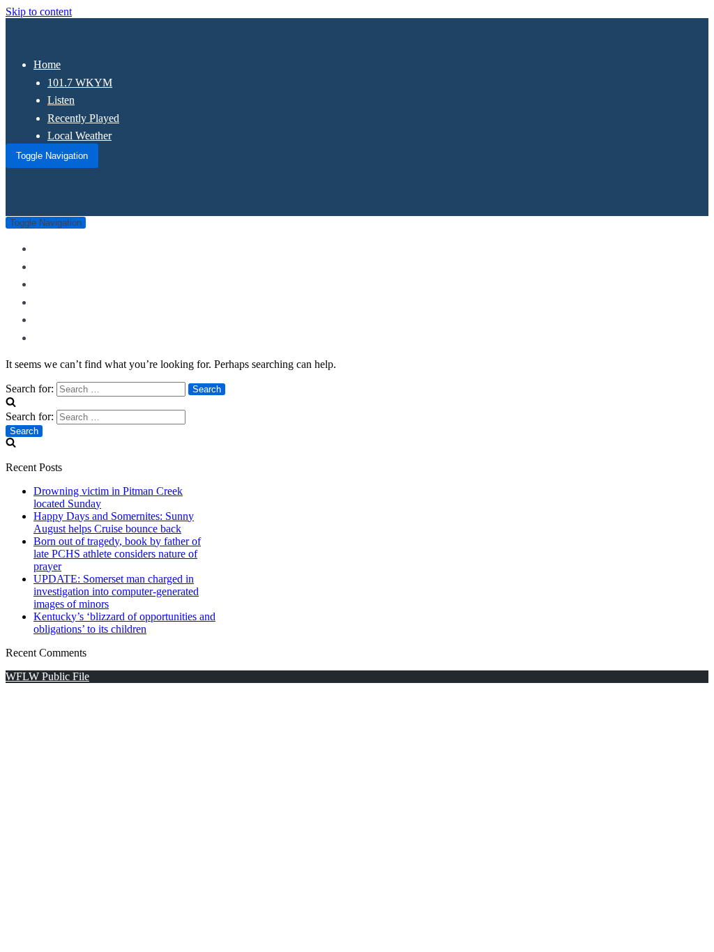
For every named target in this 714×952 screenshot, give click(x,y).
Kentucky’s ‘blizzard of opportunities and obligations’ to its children (124, 623)
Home (47, 64)
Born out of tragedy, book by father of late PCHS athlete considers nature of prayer (117, 553)
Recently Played (83, 118)
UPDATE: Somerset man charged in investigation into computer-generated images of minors (116, 591)
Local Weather (79, 135)
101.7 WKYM (79, 83)
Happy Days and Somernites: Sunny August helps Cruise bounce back (113, 522)
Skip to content (39, 11)
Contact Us (58, 338)
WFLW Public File (47, 676)
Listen (61, 100)
